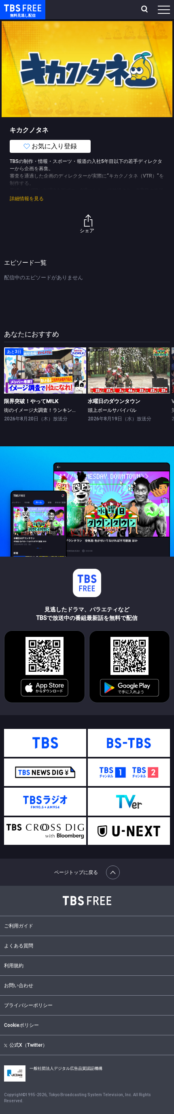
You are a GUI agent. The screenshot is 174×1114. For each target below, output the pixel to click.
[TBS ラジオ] (45, 802)
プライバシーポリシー (28, 1005)
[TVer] (129, 802)
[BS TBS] (129, 743)
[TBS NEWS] (45, 772)
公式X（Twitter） (28, 1045)
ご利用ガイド (18, 926)
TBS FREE (13, 7)
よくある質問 (18, 946)
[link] (45, 370)
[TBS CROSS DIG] (45, 831)
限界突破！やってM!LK (31, 401)
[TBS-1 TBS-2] (129, 772)
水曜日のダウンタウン (114, 401)
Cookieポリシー (21, 1025)
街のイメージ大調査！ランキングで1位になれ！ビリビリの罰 (71, 410)
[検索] (145, 10)
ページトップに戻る (76, 872)
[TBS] (45, 743)
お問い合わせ (18, 985)
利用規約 (13, 965)
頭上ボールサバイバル (112, 410)
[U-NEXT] (129, 831)
